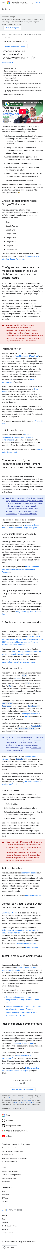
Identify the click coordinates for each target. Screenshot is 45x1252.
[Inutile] (27, 41)
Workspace (24, 2)
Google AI (5, 1229)
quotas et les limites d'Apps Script (26, 356)
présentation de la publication (22, 1043)
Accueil (4, 34)
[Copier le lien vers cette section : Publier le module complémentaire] (4, 1027)
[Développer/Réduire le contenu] (15, 68)
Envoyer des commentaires (14, 46)
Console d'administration (10, 1171)
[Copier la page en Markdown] (34, 58)
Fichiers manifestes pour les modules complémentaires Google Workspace (21, 569)
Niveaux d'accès (31, 948)
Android (4, 1215)
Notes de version (7, 62)
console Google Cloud (9, 1178)
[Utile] (24, 41)
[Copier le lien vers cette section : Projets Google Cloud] (25, 430)
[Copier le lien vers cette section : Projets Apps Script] (23, 349)
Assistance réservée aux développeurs (15, 1158)
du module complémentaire (25, 943)
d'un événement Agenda (28, 514)
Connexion (38, 2)
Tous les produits (7, 1233)
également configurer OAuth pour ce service (18, 662)
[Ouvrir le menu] (3, 2)
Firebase (5, 1222)
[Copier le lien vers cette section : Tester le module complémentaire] (4, 959)
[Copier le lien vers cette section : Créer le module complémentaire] (4, 626)
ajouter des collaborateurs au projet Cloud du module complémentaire (17, 437)
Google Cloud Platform (9, 1226)
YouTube (5, 1201)
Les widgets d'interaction (30, 714)
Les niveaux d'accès (9, 913)
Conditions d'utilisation (9, 1162)
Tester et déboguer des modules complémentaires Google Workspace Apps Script (22, 999)
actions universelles (29, 873)
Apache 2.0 (27, 1100)
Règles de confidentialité (27, 1242)
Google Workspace (15, 34)
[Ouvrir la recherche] (31, 2)
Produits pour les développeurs (12, 1151)
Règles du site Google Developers (24, 1102)
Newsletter (5, 1194)
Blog (3, 1191)
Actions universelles (33, 895)
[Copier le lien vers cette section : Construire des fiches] (25, 668)
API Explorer (6, 1182)
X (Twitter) (5, 1198)
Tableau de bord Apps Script (11, 1175)
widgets (18, 678)
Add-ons (6, 9)
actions (27, 716)
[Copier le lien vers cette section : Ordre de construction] (21, 790)
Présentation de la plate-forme (12, 1148)
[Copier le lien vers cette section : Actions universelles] (24, 868)
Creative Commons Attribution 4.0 (19, 1098)
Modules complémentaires (32, 34)
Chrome (4, 1219)
